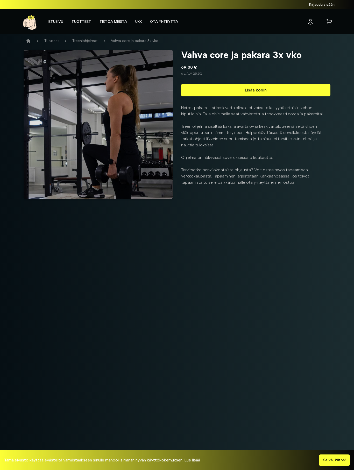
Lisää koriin (256, 90)
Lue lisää (192, 460)
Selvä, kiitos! (334, 460)
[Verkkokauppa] (29, 21)
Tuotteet (81, 21)
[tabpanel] (98, 124)
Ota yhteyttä (164, 21)
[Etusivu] (28, 41)
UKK (138, 21)
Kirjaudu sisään (322, 4)
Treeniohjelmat (84, 41)
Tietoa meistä (113, 21)
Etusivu (55, 21)
